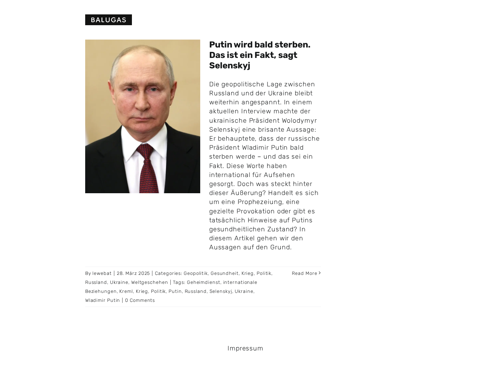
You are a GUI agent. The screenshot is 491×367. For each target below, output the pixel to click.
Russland (96, 282)
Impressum (245, 348)
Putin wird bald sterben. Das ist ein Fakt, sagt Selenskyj (260, 55)
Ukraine (119, 282)
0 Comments (140, 300)
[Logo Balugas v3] (108, 18)
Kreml (126, 291)
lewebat (101, 273)
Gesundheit (225, 273)
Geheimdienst (203, 282)
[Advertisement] (415, 90)
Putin (175, 291)
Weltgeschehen (149, 282)
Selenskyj (221, 291)
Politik (264, 273)
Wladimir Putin (102, 300)
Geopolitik (196, 273)
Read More (304, 273)
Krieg (248, 273)
